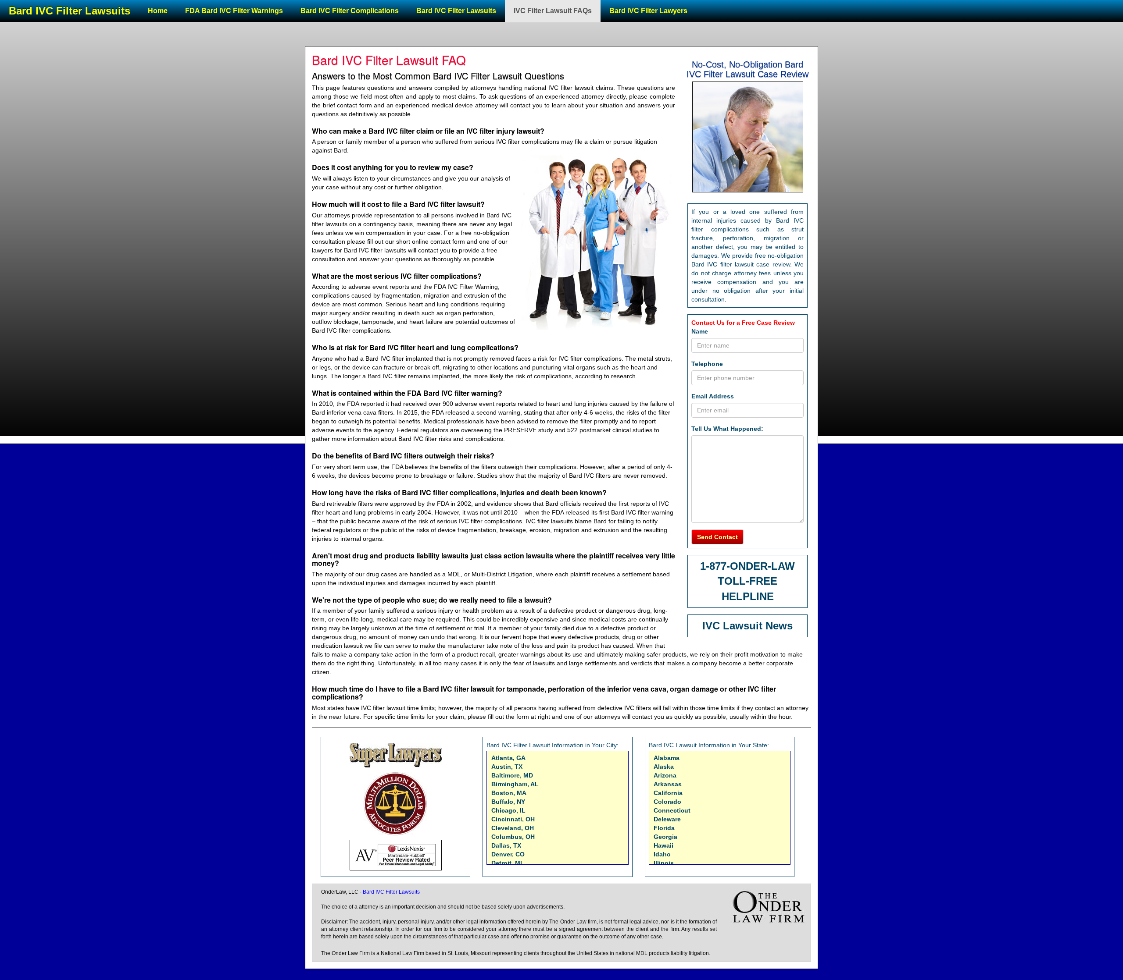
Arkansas (668, 784)
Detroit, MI (506, 862)
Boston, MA (508, 792)
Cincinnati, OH (513, 819)
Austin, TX (506, 766)
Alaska (664, 766)
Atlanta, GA (508, 757)
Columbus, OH (513, 836)
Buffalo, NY (508, 801)
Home (158, 10)
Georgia (665, 836)
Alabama (667, 757)
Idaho (662, 854)
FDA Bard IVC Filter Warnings (234, 10)
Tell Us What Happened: (727, 428)
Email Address (712, 396)
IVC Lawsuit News (747, 626)
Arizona (665, 775)
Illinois (664, 862)
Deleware (667, 819)
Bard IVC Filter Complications (349, 10)
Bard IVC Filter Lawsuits (69, 11)
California (668, 792)
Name (699, 331)
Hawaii (663, 845)
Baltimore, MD (512, 775)
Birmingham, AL (515, 784)
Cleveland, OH (512, 827)
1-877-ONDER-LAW (747, 566)
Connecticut (672, 810)
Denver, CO (508, 854)
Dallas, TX (506, 845)
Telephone (707, 363)
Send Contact (717, 536)
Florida (664, 827)
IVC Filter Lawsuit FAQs (553, 10)
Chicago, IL (508, 810)
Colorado (667, 801)
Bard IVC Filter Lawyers (648, 10)
